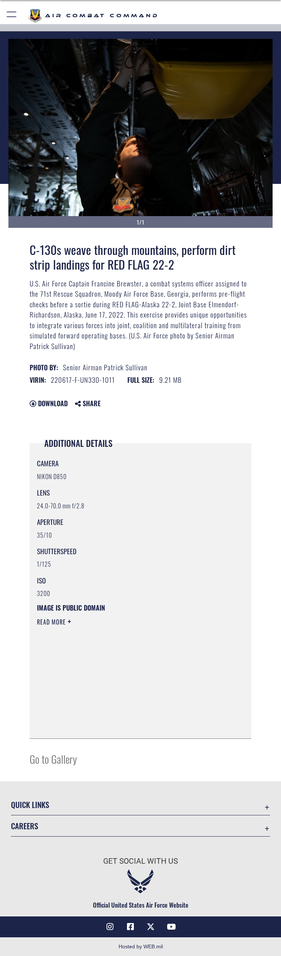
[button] (12, 15)
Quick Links (30, 804)
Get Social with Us (140, 861)
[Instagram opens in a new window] (109, 926)
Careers (24, 825)
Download (52, 403)
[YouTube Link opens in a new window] (171, 926)
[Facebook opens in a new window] (130, 926)
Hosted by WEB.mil (141, 946)
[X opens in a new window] (150, 926)
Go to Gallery (53, 759)
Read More (52, 622)
